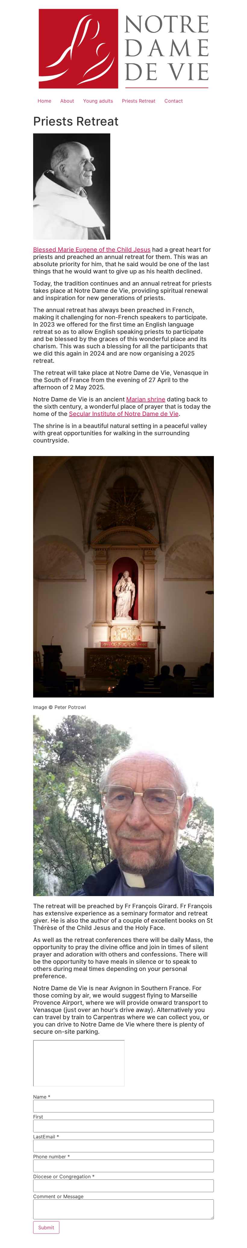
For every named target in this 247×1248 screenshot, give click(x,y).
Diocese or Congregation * (64, 1176)
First (38, 1116)
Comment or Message (58, 1196)
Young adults (98, 101)
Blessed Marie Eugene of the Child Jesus (92, 249)
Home (44, 101)
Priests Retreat (138, 101)
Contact (173, 101)
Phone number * (51, 1156)
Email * (51, 1136)
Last (38, 1136)
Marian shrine (145, 399)
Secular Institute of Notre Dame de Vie (124, 413)
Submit (46, 1227)
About (67, 101)
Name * (41, 1096)
